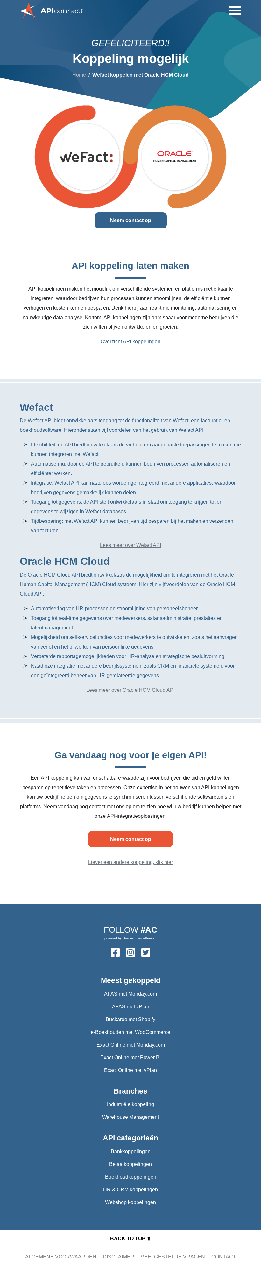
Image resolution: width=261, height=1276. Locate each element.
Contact (223, 1256)
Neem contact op (130, 220)
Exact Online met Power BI (130, 1057)
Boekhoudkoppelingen (130, 1177)
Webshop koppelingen (130, 1202)
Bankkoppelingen (131, 1151)
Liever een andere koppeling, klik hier (130, 862)
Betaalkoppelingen (130, 1164)
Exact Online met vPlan (130, 1070)
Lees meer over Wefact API (130, 545)
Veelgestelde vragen (173, 1256)
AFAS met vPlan (130, 1006)
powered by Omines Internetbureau (130, 938)
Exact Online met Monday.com (130, 1045)
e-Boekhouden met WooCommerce (130, 1032)
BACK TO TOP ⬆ (130, 1238)
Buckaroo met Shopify (130, 1019)
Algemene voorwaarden (60, 1256)
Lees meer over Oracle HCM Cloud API (130, 690)
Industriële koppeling (130, 1104)
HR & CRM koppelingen (130, 1189)
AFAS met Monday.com (130, 994)
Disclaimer (118, 1256)
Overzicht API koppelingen (130, 341)
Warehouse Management (130, 1117)
